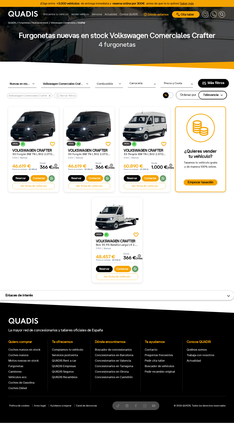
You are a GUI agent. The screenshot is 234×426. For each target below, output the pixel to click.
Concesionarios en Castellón (114, 377)
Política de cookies (19, 406)
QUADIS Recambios (64, 377)
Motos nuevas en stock (23, 360)
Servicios (97, 14)
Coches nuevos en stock (24, 349)
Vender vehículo (80, 14)
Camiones (15, 371)
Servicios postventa (65, 355)
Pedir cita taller (155, 360)
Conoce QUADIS (129, 14)
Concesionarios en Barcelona (114, 355)
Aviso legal (40, 406)
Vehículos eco (17, 377)
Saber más (187, 3)
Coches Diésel (17, 388)
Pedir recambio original (160, 371)
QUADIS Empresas (64, 366)
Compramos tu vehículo (67, 349)
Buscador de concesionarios (113, 349)
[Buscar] (222, 14)
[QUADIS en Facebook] (136, 405)
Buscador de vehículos (159, 366)
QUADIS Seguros (63, 371)
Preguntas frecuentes (159, 355)
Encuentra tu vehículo (56, 14)
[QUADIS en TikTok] (118, 405)
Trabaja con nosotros (200, 355)
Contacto (151, 349)
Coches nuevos (18, 355)
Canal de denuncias (86, 406)
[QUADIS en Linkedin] (127, 405)
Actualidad (111, 14)
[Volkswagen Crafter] (33, 126)
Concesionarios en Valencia (113, 360)
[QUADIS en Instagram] (144, 405)
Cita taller (187, 14)
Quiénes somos (197, 349)
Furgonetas (15, 366)
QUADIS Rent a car (64, 360)
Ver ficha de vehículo (33, 186)
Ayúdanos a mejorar (60, 406)
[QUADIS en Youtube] (153, 405)
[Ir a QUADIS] (24, 14)
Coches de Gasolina (21, 382)
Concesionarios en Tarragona (114, 366)
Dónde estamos (158, 14)
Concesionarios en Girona (112, 371)
